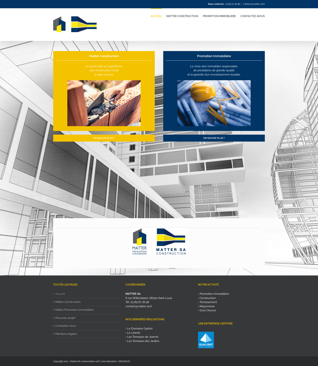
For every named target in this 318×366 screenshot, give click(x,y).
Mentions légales (66, 334)
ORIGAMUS (124, 361)
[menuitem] (158, 16)
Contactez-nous (65, 325)
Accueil (60, 293)
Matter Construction (68, 302)
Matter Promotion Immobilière (74, 309)
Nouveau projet (65, 318)
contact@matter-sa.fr (254, 4)
